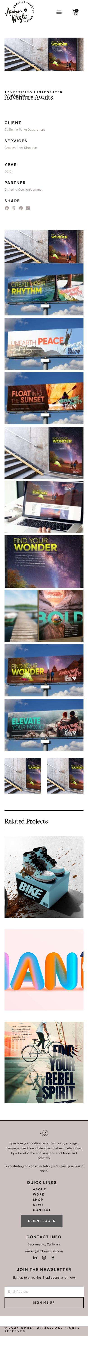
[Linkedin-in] (35, 1258)
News (38, 1205)
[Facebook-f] (53, 1258)
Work (38, 1194)
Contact (42, 1210)
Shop (38, 1200)
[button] (59, 12)
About (39, 1189)
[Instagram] (44, 1258)
